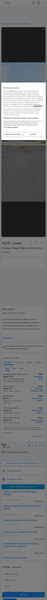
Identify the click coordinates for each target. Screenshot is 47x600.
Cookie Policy (38, 106)
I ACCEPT (33, 134)
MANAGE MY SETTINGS (13, 134)
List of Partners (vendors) (11, 127)
